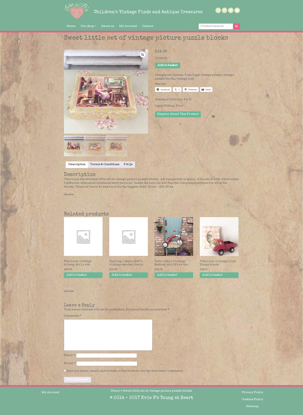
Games (177, 75)
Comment (72, 316)
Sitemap (252, 406)
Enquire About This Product (178, 114)
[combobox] (216, 26)
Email (70, 363)
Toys (187, 75)
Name (69, 355)
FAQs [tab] (128, 164)
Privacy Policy (252, 392)
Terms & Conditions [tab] (104, 164)
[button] (143, 55)
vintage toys (185, 79)
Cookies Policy (252, 399)
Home (71, 26)
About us (107, 26)
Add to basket (167, 65)
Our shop (87, 26)
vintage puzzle (211, 75)
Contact (147, 26)
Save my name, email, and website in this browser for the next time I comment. (125, 371)
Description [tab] (77, 164)
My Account (128, 26)
